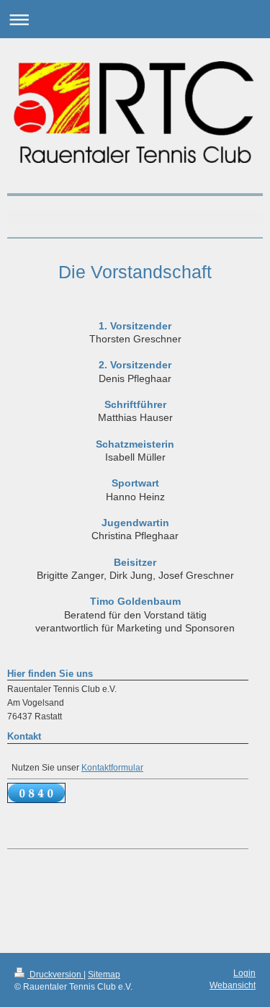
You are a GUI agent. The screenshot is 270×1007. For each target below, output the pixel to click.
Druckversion (55, 974)
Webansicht (233, 985)
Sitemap (104, 974)
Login (244, 972)
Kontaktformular (112, 767)
